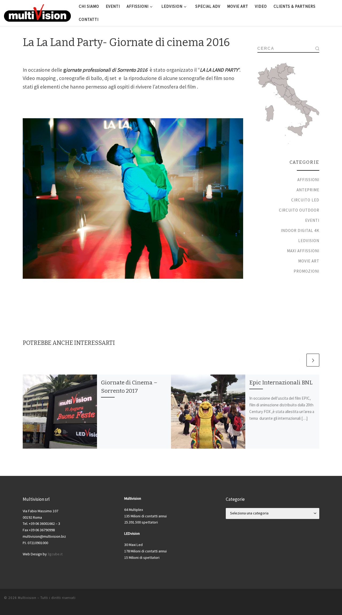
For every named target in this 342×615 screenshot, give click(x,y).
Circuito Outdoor (299, 210)
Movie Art (308, 260)
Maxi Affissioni (303, 250)
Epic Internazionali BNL (281, 382)
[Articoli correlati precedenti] (299, 360)
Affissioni (308, 179)
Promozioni (306, 271)
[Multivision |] (37, 12)
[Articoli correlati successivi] (312, 360)
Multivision (27, 597)
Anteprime (308, 189)
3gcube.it (55, 554)
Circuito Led (305, 200)
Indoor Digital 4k (300, 230)
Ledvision (308, 240)
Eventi (312, 220)
